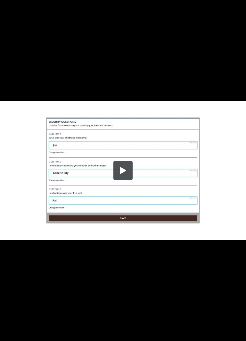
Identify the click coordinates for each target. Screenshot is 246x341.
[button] (123, 170)
